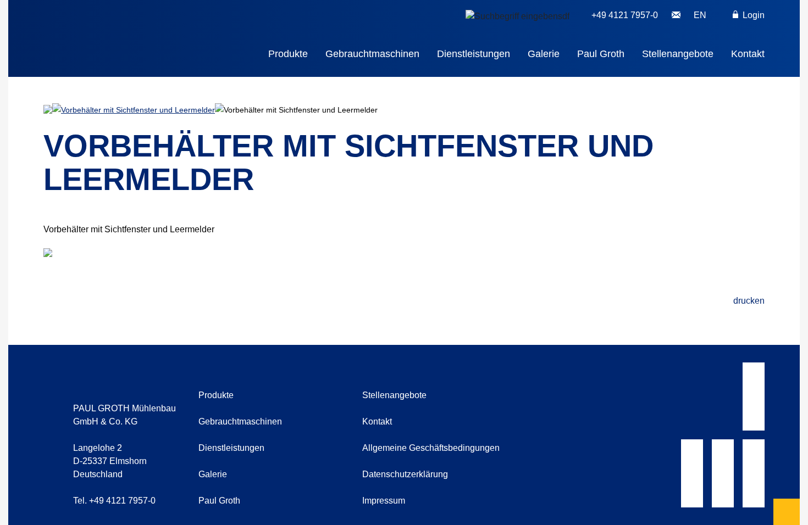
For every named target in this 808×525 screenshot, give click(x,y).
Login (752, 15)
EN (700, 15)
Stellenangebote (677, 53)
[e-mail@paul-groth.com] (676, 15)
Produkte (288, 53)
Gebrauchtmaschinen (372, 53)
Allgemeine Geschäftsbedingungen (431, 448)
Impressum (383, 500)
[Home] (146, 30)
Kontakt (748, 53)
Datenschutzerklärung (405, 474)
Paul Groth (600, 53)
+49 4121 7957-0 (624, 15)
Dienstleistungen (473, 53)
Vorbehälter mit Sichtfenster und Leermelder (138, 109)
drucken (749, 300)
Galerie (544, 53)
